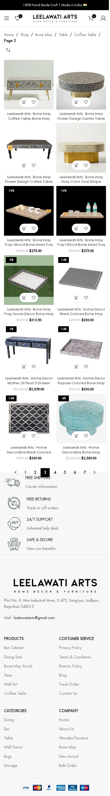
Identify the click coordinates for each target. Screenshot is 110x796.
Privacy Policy (70, 647)
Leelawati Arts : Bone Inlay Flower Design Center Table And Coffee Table (81, 118)
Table (63, 34)
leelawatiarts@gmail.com (34, 617)
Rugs (8, 756)
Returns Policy (70, 666)
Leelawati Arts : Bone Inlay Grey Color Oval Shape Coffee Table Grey (81, 182)
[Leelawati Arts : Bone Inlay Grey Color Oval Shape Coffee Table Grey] (81, 148)
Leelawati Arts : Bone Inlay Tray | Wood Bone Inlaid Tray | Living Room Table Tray (29, 245)
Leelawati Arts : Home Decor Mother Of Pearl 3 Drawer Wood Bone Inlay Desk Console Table (29, 385)
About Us (66, 729)
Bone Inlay (43, 34)
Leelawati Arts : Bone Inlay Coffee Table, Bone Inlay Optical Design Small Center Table (29, 120)
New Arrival (68, 756)
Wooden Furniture (73, 738)
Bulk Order (68, 765)
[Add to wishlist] (33, 102)
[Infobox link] (30, 482)
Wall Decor (13, 747)
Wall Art (10, 684)
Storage (10, 765)
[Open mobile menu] (6, 18)
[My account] (103, 18)
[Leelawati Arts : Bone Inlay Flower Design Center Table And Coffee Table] (81, 85)
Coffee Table (85, 34)
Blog (62, 675)
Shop (24, 34)
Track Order (69, 684)
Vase (8, 675)
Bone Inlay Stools (18, 666)
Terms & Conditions (75, 657)
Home (9, 34)
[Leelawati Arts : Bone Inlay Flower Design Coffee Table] (29, 148)
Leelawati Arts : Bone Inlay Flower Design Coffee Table (29, 179)
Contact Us (68, 693)
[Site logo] (55, 17)
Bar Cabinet (13, 647)
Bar (7, 729)
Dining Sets (13, 657)
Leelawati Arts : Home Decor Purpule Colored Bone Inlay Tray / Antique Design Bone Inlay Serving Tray (81, 385)
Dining (9, 719)
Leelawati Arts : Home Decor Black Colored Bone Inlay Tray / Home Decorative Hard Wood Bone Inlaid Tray (81, 316)
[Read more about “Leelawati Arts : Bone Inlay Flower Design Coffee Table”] (24, 165)
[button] (24, 228)
